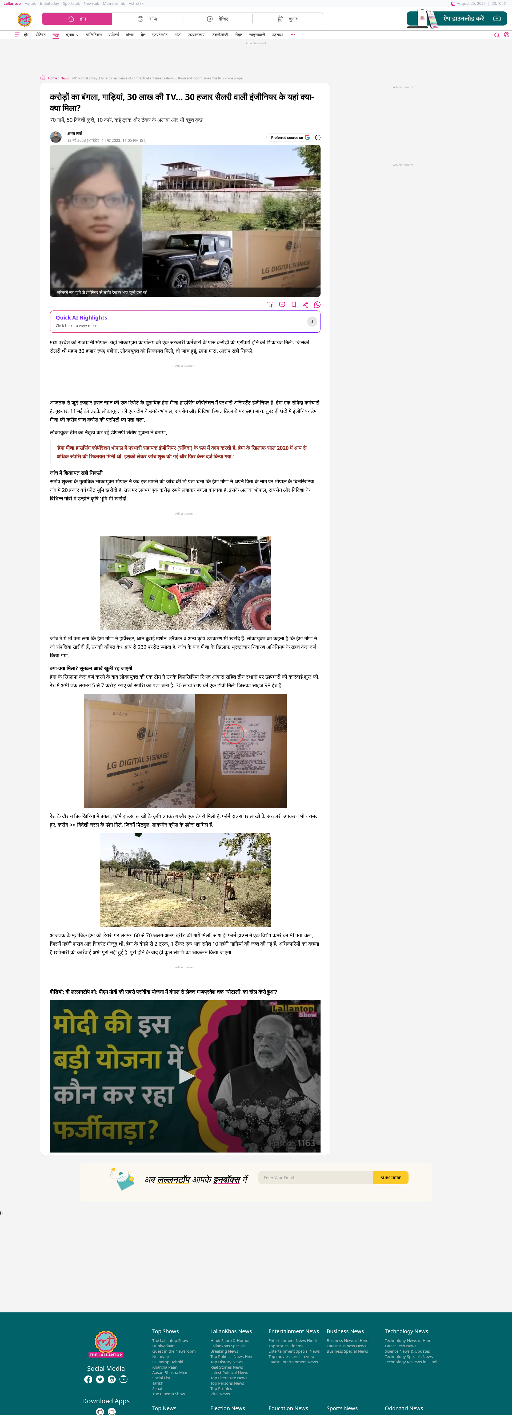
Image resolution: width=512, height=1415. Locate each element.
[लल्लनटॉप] (25, 19)
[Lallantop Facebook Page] (88, 1380)
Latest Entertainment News (293, 1361)
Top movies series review (292, 1356)
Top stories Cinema (286, 1345)
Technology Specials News (409, 1356)
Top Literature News (228, 1377)
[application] (185, 1076)
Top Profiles (221, 1388)
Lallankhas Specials (228, 1345)
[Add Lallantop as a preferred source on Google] (290, 137)
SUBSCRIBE (391, 1177)
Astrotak (136, 3)
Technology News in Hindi (409, 1340)
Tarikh (157, 1383)
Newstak (91, 3)
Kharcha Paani (165, 1367)
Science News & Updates (407, 1351)
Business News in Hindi (348, 1340)
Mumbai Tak (114, 3)
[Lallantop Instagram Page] (112, 1380)
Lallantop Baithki (167, 1361)
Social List (161, 1377)
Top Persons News (227, 1383)
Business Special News (347, 1351)
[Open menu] (17, 34)
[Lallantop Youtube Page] (123, 1380)
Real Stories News (226, 1367)
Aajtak (30, 3)
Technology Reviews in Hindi (411, 1361)
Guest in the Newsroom (174, 1351)
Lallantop (12, 3)
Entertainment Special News (294, 1351)
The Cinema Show (168, 1393)
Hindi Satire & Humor (230, 1340)
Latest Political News (229, 1372)
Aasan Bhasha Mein (170, 1372)
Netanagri (161, 1356)
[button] (457, 19)
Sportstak (71, 3)
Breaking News (224, 1351)
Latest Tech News (400, 1345)
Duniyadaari (163, 1345)
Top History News (226, 1361)
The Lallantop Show (170, 1340)
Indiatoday (49, 3)
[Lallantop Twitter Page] (100, 1380)
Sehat (157, 1388)
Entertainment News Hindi (293, 1340)
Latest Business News (346, 1345)
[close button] (497, 35)
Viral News (220, 1393)
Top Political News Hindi (232, 1356)
